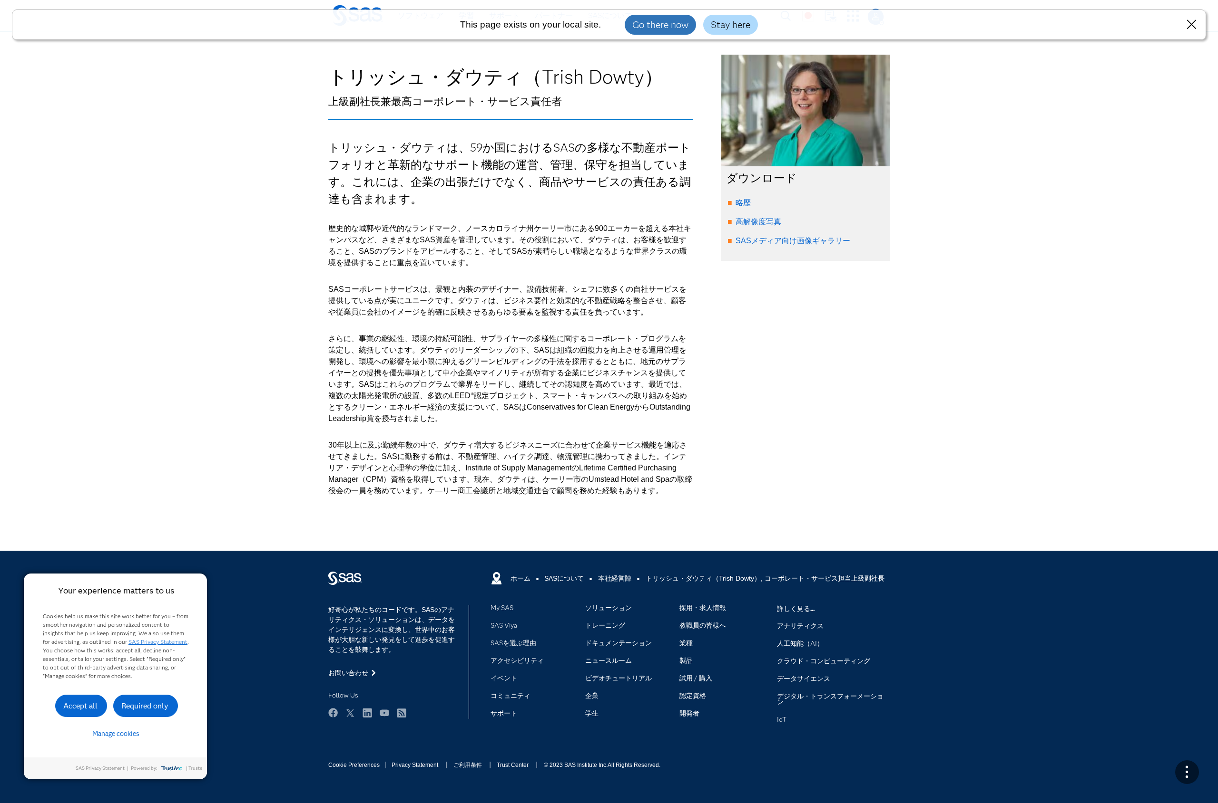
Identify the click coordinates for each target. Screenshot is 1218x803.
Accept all (80, 705)
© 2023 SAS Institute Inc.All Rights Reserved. (602, 765)
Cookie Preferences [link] (354, 765)
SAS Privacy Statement (157, 641)
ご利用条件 (467, 765)
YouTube (384, 712)
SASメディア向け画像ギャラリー (793, 241)
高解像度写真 (758, 222)
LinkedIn (367, 712)
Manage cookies (115, 733)
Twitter (350, 712)
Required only (144, 705)
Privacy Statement (415, 765)
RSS (401, 712)
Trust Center (513, 765)
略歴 (743, 203)
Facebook (333, 712)
